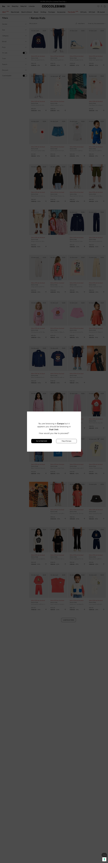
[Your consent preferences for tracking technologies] (104, 859)
